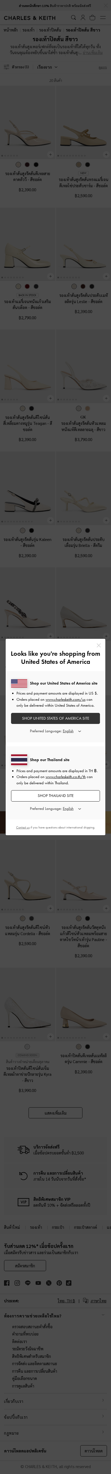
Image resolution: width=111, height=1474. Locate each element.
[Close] (99, 645)
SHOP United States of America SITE (55, 718)
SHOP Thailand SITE (56, 795)
